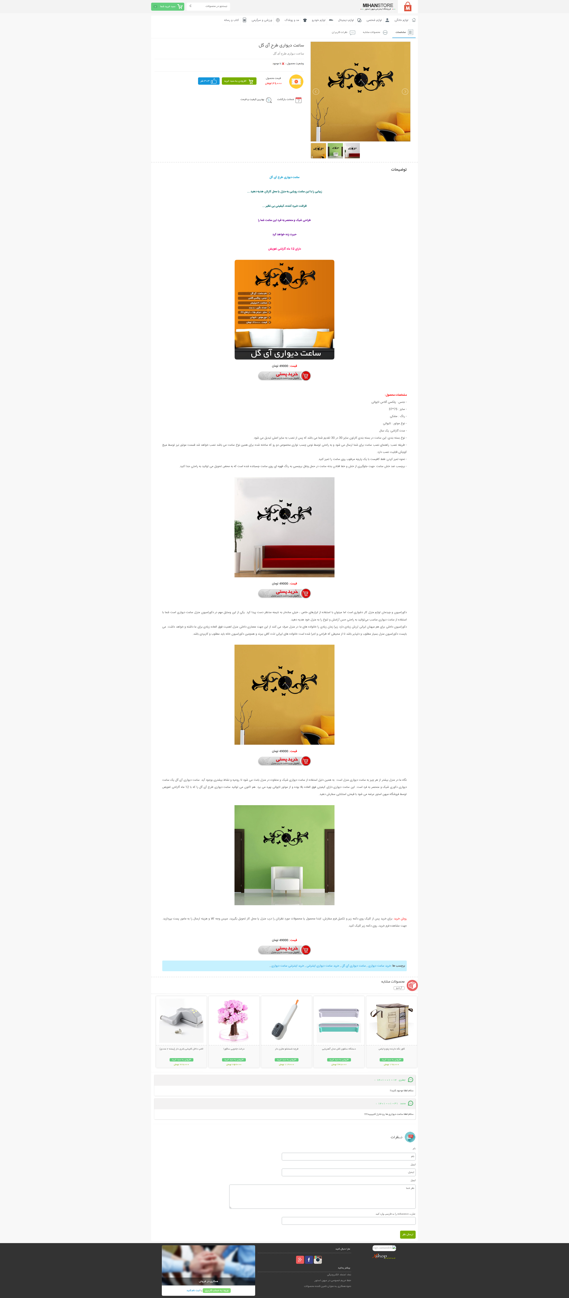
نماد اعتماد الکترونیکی (339, 1274)
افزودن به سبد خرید (235, 81)
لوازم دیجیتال (346, 20)
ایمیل (413, 1164)
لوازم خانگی (401, 20)
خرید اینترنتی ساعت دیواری (287, 965)
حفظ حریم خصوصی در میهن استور (332, 1280)
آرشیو (399, 988)
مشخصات (401, 32)
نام (414, 1148)
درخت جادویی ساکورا (233, 1049)
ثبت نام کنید (193, 1290)
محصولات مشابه (371, 32)
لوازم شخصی (374, 20)
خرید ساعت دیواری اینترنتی (323, 965)
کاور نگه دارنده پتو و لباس (392, 1049)
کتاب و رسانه (231, 20)
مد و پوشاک (292, 20)
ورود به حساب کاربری (216, 1290)
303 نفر (205, 81)
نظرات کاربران (339, 32)
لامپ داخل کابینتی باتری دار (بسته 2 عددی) (181, 1049)
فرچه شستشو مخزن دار (286, 1049)
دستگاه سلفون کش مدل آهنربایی (339, 1049)
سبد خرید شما (167, 6)
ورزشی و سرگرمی (262, 20)
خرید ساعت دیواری (379, 965)
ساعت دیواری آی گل (354, 965)
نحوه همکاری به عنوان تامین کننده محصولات (327, 1286)
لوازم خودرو (318, 20)
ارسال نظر (407, 1234)
